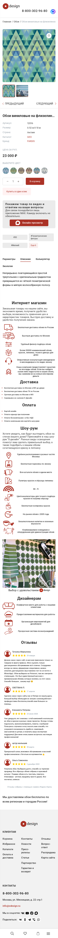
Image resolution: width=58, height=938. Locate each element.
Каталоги (8, 849)
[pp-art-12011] (44, 170)
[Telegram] (29, 920)
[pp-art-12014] (29, 170)
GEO (29, 137)
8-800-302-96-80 (34, 10)
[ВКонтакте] (20, 920)
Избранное (9, 844)
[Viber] (34, 920)
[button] (42, 584)
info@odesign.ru (11, 905)
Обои (16, 21)
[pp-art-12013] (21, 170)
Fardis (31, 141)
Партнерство (28, 863)
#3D (15, 237)
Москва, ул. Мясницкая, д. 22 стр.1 (22, 899)
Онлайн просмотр (32, 222)
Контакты (27, 838)
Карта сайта (48, 857)
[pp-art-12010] (6, 170)
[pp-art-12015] (37, 170)
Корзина (7, 838)
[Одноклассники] (25, 920)
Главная (7, 21)
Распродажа (48, 852)
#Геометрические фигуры (39, 237)
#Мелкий (15, 245)
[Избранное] (25, 933)
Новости (26, 844)
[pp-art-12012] (13, 170)
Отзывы (46, 838)
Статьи (25, 857)
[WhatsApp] (38, 920)
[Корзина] (38, 933)
